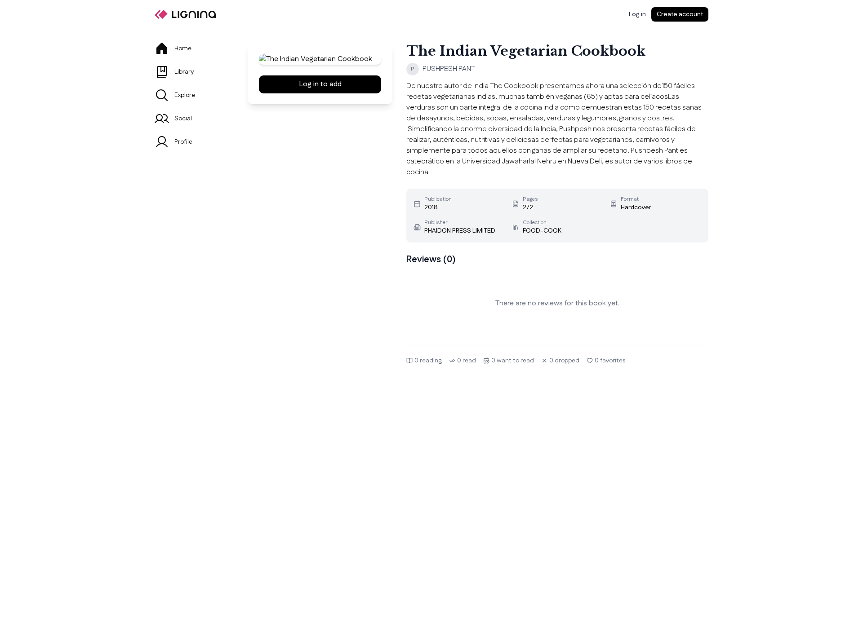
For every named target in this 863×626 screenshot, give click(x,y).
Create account (680, 14)
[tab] (190, 48)
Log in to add (320, 84)
